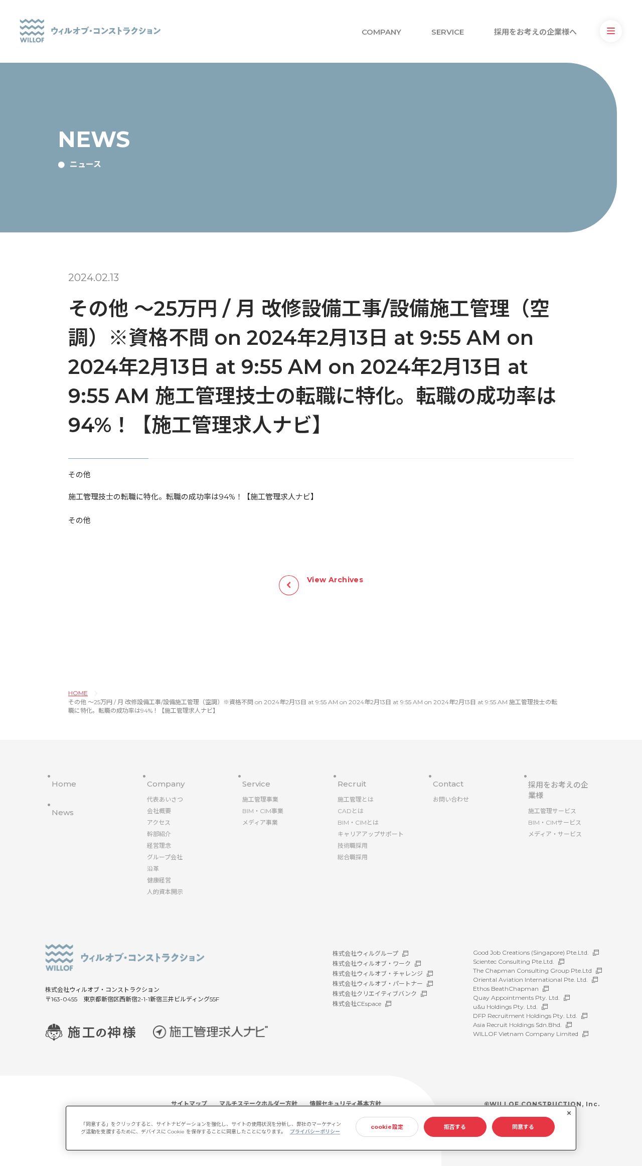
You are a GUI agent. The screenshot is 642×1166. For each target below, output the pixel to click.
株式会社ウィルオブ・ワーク (372, 963)
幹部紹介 (159, 834)
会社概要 (159, 811)
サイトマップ (189, 1103)
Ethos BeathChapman (506, 988)
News (63, 812)
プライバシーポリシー (315, 1131)
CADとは (351, 811)
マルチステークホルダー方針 (258, 1103)
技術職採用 (353, 845)
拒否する (455, 1126)
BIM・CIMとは (358, 822)
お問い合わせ (451, 799)
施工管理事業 (260, 799)
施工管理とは (356, 799)
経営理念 (159, 845)
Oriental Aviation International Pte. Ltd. (530, 979)
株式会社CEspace (357, 1003)
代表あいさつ (165, 799)
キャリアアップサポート (371, 834)
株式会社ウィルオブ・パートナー (378, 983)
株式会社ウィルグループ (365, 953)
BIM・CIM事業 (262, 811)
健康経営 (159, 880)
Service (256, 784)
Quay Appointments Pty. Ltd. (516, 997)
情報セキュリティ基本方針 (345, 1103)
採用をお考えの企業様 (558, 790)
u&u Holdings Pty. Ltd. (505, 1006)
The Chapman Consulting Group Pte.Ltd (532, 970)
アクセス (159, 822)
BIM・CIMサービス (554, 822)
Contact (448, 784)
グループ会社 (165, 857)
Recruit (352, 784)
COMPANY (381, 32)
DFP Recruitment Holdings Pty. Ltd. (525, 1015)
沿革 (153, 868)
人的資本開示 (165, 891)
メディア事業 (260, 822)
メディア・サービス (555, 834)
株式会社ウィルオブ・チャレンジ (378, 973)
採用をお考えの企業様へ (535, 32)
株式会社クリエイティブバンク (375, 993)
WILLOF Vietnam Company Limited (525, 1034)
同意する (523, 1126)
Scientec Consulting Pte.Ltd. (513, 961)
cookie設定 (387, 1126)
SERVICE (447, 32)
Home (64, 784)
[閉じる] (569, 1113)
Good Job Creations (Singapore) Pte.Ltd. (531, 952)
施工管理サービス (552, 811)
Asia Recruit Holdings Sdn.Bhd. (517, 1024)
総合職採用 (353, 857)
